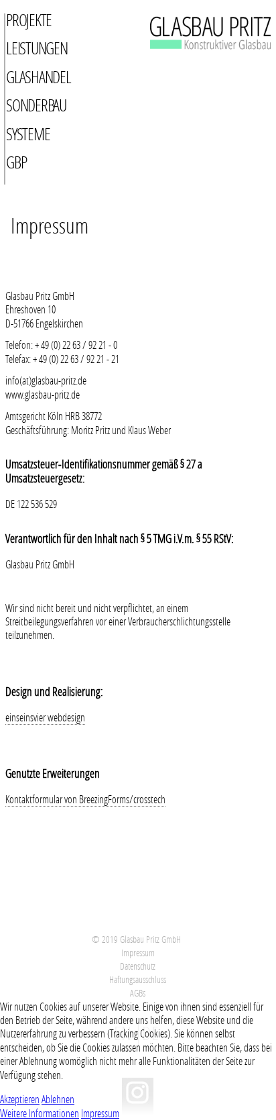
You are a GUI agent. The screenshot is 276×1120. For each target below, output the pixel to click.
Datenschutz (137, 966)
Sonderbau (36, 105)
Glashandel (38, 77)
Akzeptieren (20, 1099)
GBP (16, 162)
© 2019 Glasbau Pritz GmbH (136, 939)
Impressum (138, 952)
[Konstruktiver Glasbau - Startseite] (188, 65)
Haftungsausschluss (137, 979)
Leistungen (37, 48)
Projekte (29, 20)
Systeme (28, 134)
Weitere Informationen (39, 1113)
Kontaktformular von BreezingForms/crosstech (85, 799)
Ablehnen (58, 1099)
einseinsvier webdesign (45, 717)
